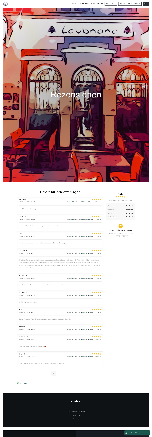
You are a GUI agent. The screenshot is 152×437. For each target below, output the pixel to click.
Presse (92, 4)
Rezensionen (84, 4)
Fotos (74, 4)
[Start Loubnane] (5, 4)
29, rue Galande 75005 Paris (85, 411)
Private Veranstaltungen (130, 4)
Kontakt (100, 4)
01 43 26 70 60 (76, 415)
